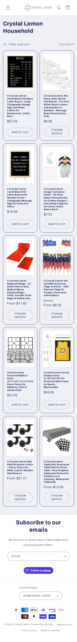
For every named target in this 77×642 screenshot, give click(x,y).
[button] (8, 7)
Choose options (56, 131)
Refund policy (65, 625)
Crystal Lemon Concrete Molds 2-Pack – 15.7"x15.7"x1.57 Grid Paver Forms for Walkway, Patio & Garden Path (20, 381)
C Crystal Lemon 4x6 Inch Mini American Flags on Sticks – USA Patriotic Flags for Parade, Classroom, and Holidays (56, 288)
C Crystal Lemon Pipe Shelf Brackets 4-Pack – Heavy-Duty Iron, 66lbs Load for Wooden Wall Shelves (20, 467)
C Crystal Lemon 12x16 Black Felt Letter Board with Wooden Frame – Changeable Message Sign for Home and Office (19, 198)
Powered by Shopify (42, 625)
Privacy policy (29, 630)
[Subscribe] (65, 556)
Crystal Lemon (22, 625)
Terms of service (50, 630)
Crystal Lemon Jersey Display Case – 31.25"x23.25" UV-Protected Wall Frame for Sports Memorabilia (56, 380)
